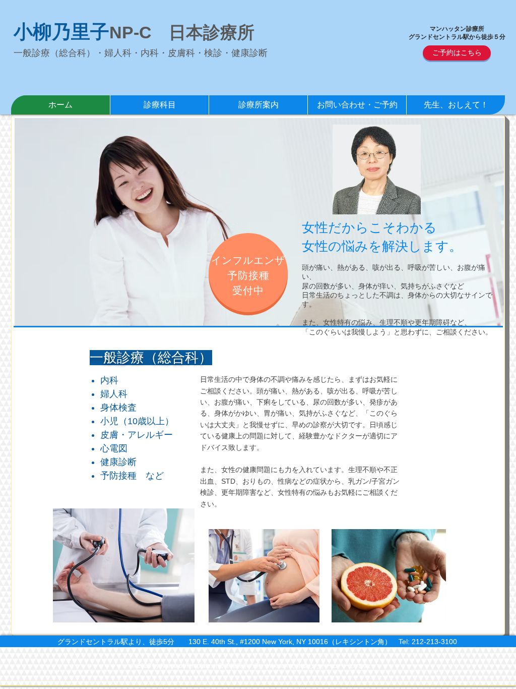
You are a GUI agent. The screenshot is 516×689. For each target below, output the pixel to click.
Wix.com (278, 665)
